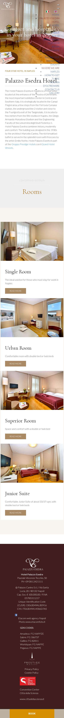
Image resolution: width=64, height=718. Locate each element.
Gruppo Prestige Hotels (23, 144)
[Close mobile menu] (58, 8)
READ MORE (16, 291)
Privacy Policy (32, 669)
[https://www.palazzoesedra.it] (7, 5)
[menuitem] (56, 14)
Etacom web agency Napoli (32, 618)
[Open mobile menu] (58, 4)
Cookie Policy (31, 672)
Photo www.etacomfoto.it (32, 621)
